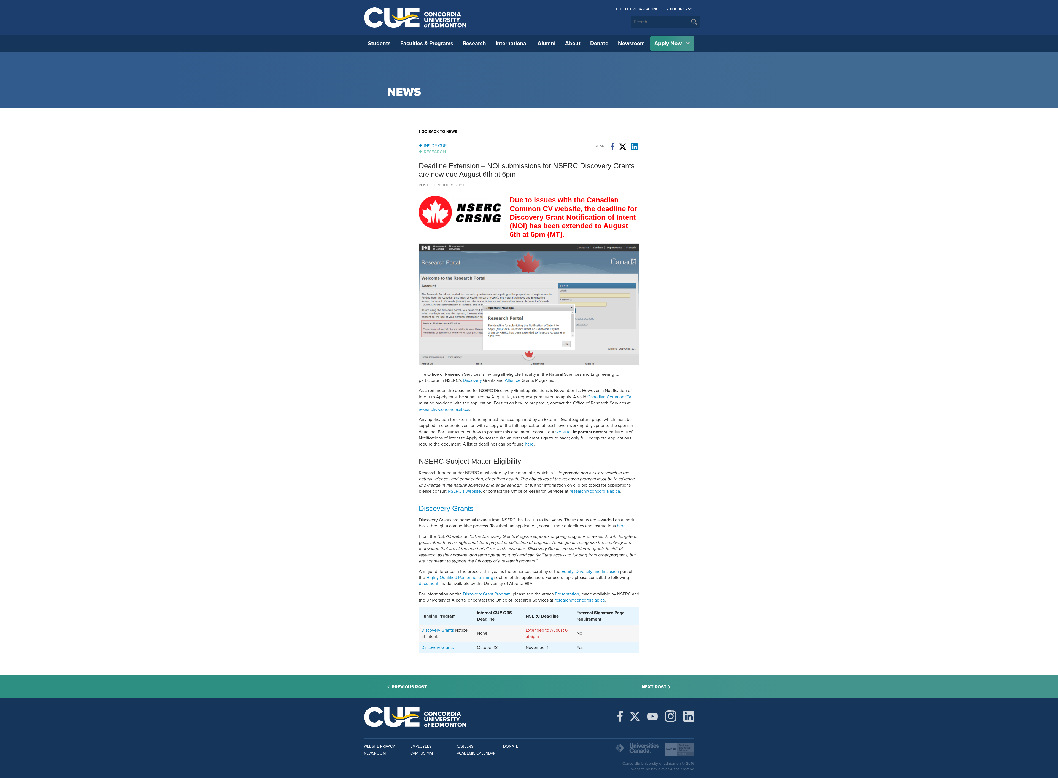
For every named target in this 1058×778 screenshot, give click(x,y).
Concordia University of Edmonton (415, 17)
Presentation (567, 594)
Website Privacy (379, 746)
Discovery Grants (446, 508)
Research (474, 43)
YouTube (652, 716)
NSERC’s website (464, 491)
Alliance (512, 380)
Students (379, 43)
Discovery (472, 380)
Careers (465, 746)
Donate (599, 43)
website (563, 432)
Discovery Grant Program (487, 594)
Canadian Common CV (609, 397)
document (428, 583)
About (573, 43)
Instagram (670, 716)
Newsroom (631, 43)
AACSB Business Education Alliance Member (679, 749)
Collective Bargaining (637, 9)
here (529, 444)
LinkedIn (634, 147)
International (512, 43)
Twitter (623, 146)
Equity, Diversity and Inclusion (590, 571)
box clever (660, 769)
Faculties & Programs (426, 43)
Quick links (676, 9)
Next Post (654, 687)
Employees (420, 746)
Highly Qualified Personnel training (459, 577)
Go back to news (439, 131)
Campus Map (422, 753)
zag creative (684, 769)
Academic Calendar (476, 753)
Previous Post (409, 687)
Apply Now (668, 43)
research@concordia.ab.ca (444, 409)
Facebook (612, 147)
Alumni (546, 43)
